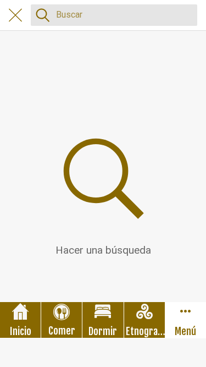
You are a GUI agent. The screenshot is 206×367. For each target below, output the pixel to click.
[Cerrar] (15, 15)
